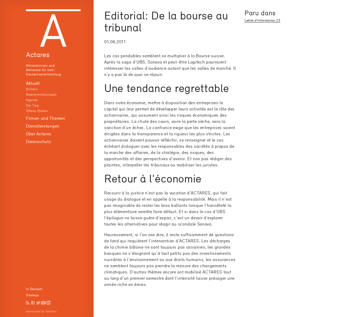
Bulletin (32, 89)
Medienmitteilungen (41, 94)
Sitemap (32, 295)
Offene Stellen (37, 111)
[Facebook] (33, 302)
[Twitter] (38, 302)
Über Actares (38, 133)
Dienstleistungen (43, 126)
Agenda (32, 100)
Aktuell (33, 83)
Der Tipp (32, 105)
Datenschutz (38, 141)
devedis (51, 311)
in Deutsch (34, 289)
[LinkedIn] (48, 302)
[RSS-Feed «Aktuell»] (27, 302)
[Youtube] (43, 302)
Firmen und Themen (45, 118)
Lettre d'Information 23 (262, 20)
